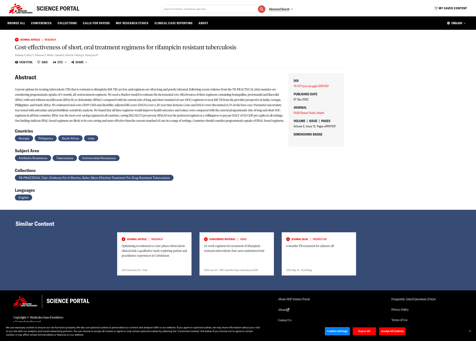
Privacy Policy (400, 309)
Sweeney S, (21, 55)
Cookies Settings (337, 331)
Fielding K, (79, 55)
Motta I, (51, 55)
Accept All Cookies (392, 331)
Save (45, 62)
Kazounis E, (41, 55)
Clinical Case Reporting (174, 23)
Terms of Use (399, 320)
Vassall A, (60, 55)
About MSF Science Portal (294, 299)
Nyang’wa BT (91, 55)
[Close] (470, 331)
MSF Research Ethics (132, 23)
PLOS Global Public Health (309, 113)
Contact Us (285, 320)
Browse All (16, 23)
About (203, 23)
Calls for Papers (96, 23)
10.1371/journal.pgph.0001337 (311, 86)
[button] (456, 23)
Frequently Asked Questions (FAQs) (413, 299)
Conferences (41, 23)
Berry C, (31, 55)
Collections (67, 23)
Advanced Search (279, 9)
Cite (60, 62)
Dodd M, (69, 55)
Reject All (364, 331)
